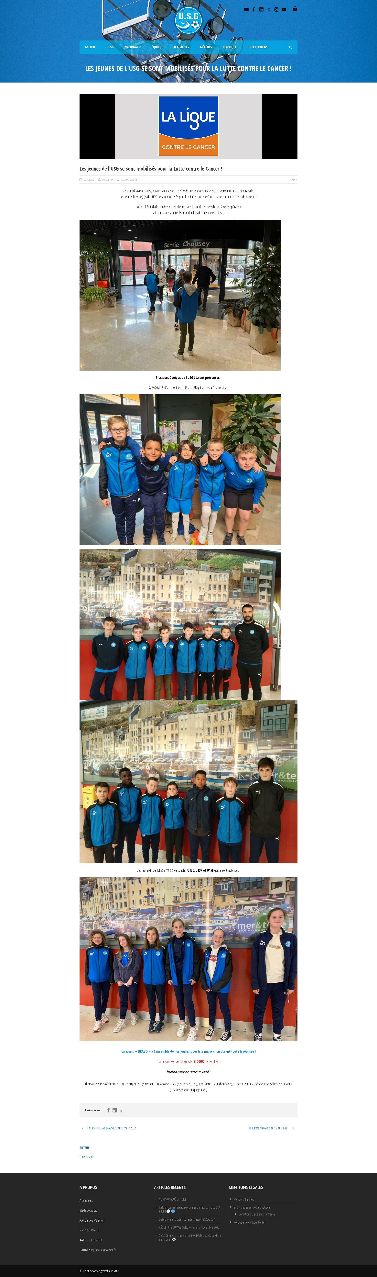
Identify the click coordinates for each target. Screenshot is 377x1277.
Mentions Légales (244, 1199)
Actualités (181, 47)
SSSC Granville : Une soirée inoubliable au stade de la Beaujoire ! (190, 1237)
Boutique (230, 47)
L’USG (110, 47)
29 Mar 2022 (89, 179)
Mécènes (206, 47)
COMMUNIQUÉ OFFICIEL (172, 1199)
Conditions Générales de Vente (257, 1214)
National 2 (133, 47)
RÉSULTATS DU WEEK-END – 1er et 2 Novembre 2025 (189, 1227)
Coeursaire (134, 179)
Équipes (157, 47)
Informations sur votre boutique (252, 1207)
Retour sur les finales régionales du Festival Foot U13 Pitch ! (189, 1209)
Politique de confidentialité (249, 1222)
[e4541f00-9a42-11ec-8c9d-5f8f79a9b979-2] (188, 126)
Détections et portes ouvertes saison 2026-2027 (187, 1219)
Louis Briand (107, 179)
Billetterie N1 (258, 47)
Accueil (90, 47)
